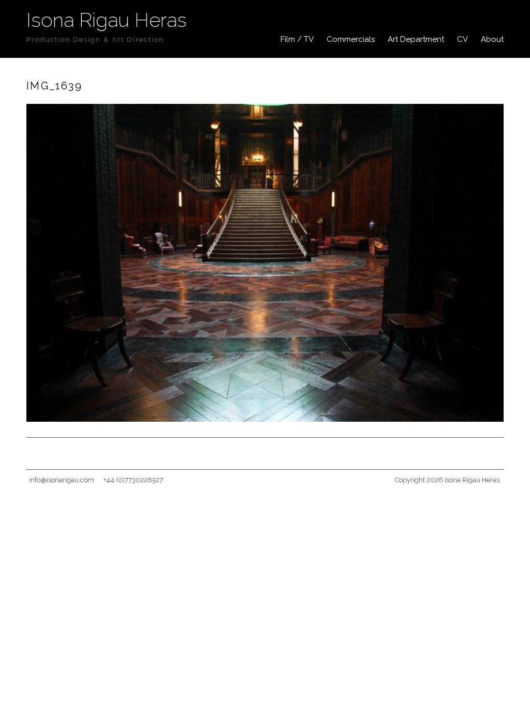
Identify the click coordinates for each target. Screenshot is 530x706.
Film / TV (297, 39)
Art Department (416, 39)
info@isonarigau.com (61, 480)
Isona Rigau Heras (106, 20)
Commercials (351, 39)
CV (462, 39)
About (492, 39)
